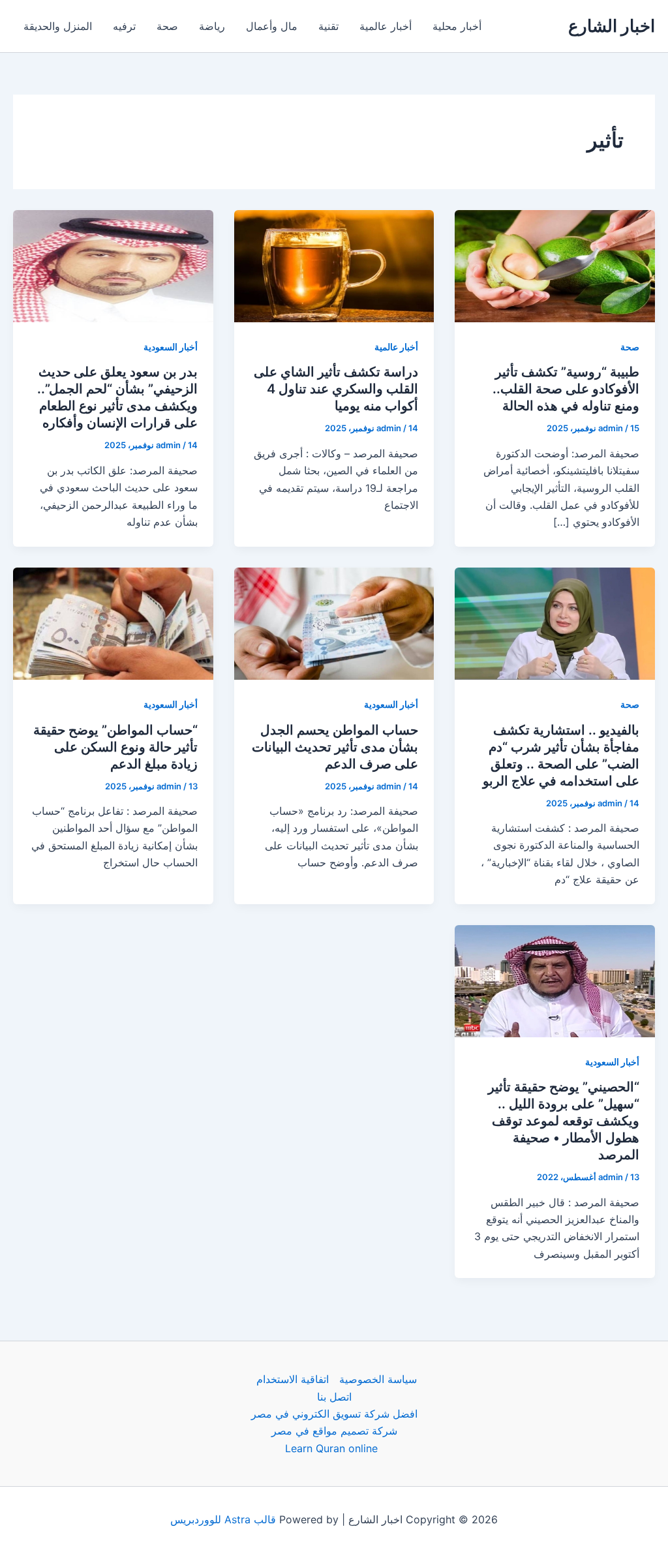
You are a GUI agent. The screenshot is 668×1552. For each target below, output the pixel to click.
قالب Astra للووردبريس (223, 1519)
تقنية (328, 26)
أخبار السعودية (171, 346)
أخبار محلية (457, 26)
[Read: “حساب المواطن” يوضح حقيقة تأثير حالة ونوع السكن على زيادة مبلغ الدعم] (113, 622)
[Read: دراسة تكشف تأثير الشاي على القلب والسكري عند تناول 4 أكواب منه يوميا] (334, 264)
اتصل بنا (334, 1396)
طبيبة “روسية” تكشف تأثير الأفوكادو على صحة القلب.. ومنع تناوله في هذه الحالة (566, 389)
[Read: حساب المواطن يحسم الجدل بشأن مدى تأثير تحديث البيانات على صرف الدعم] (334, 622)
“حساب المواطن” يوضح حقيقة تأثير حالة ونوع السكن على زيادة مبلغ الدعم (115, 747)
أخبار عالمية (385, 26)
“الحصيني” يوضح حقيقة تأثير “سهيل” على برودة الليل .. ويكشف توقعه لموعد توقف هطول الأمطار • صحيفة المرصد (563, 1121)
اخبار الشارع (611, 26)
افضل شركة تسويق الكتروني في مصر (334, 1413)
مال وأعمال (271, 26)
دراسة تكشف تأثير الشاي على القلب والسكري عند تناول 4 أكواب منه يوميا (336, 389)
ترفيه (124, 26)
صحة (167, 26)
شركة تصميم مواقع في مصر (334, 1430)
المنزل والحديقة (57, 26)
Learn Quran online (331, 1448)
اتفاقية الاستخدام (292, 1379)
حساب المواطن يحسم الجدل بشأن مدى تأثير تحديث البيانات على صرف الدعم (335, 747)
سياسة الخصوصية (378, 1379)
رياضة (212, 26)
